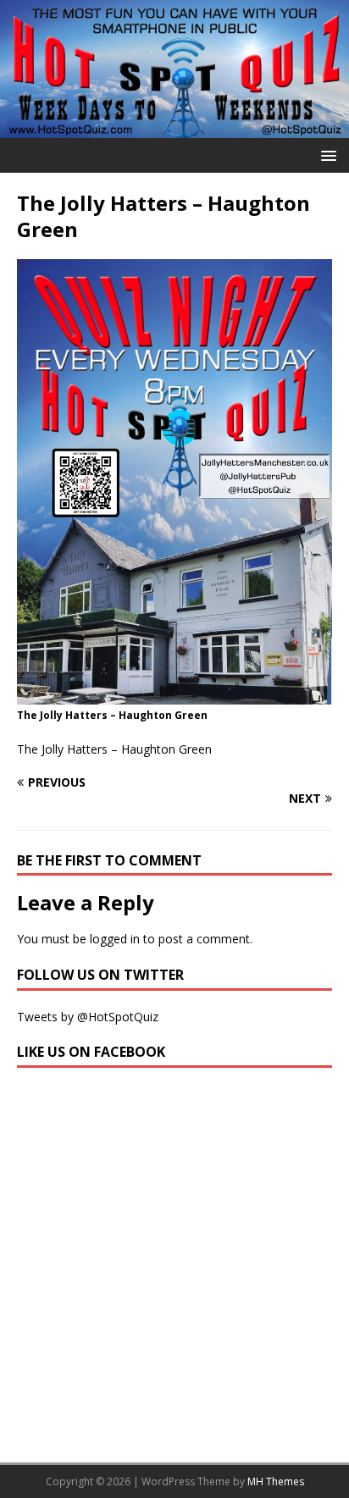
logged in (115, 939)
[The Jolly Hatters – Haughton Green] (174, 695)
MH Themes (275, 1481)
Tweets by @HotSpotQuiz (87, 1017)
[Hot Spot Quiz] (174, 127)
